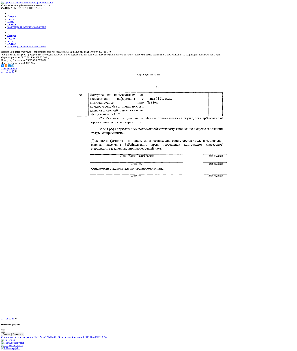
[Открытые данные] (12, 345)
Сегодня (11, 16)
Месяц (10, 21)
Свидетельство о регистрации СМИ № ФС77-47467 (28, 337)
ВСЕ (14, 68)
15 (13, 71)
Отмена (6, 334)
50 (10, 68)
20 (7, 68)
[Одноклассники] (6, 65)
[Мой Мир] (9, 65)
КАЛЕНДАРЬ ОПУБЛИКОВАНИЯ (26, 27)
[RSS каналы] (9, 340)
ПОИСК (11, 24)
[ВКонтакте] (2, 65)
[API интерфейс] (10, 348)
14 (10, 71)
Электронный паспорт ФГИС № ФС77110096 (82, 337)
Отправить (18, 334)
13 (7, 71)
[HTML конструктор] (12, 342)
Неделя (11, 19)
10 (4, 68)
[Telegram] (12, 65)
